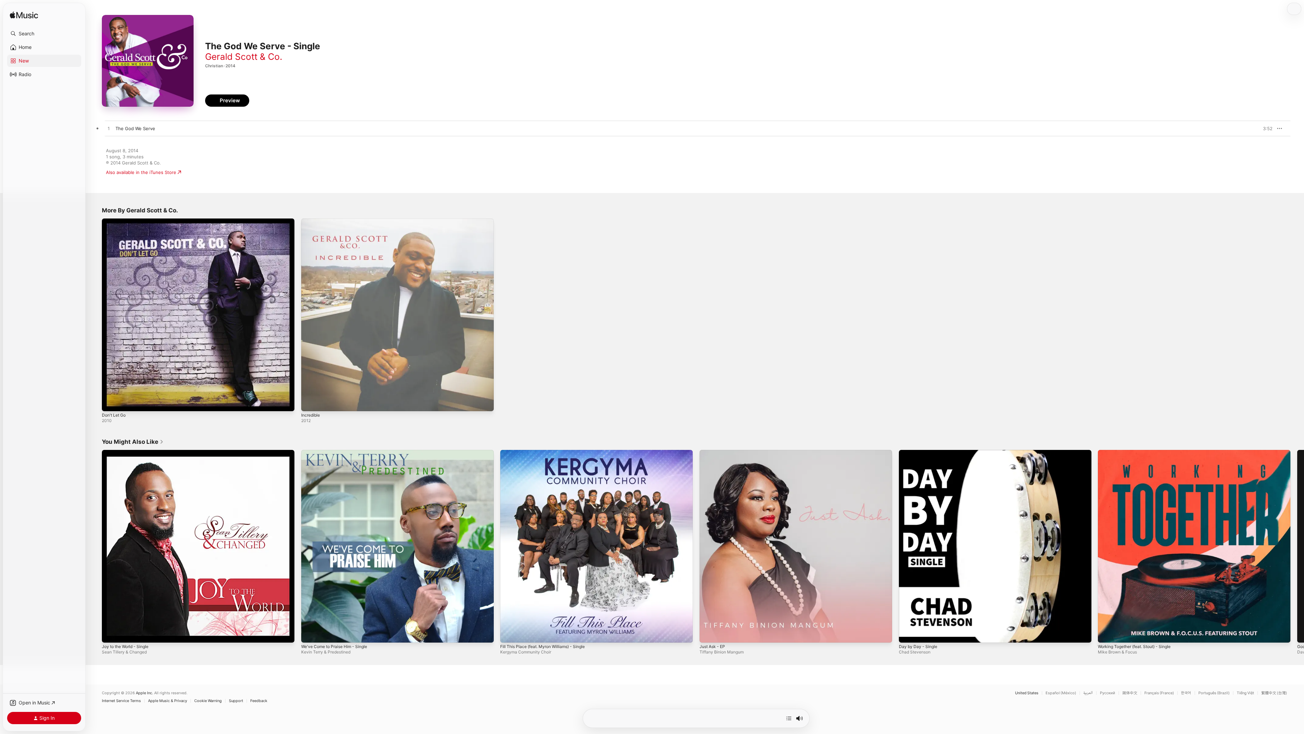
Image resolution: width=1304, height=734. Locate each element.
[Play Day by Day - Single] (907, 634)
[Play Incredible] (310, 403)
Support (236, 701)
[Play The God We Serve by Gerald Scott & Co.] (108, 129)
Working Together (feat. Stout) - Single (1139, 452)
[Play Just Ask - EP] (708, 634)
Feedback (258, 701)
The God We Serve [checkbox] (135, 128)
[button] (44, 33)
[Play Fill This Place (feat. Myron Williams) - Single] (509, 634)
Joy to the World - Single (128, 452)
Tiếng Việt (1245, 693)
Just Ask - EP (714, 452)
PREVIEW (1264, 128)
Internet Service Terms (121, 701)
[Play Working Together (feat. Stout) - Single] (1106, 634)
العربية (1088, 693)
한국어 (1186, 693)
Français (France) (1159, 693)
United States (1026, 693)
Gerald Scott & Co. (243, 56)
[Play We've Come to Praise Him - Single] (310, 634)
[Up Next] (789, 718)
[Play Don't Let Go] (110, 403)
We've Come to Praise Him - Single (338, 452)
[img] (24, 15)
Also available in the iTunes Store (141, 172)
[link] (133, 441)
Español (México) (1061, 693)
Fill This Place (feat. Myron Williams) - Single (547, 452)
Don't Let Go (115, 221)
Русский (1107, 693)
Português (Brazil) (1214, 693)
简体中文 (1129, 693)
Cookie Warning (208, 701)
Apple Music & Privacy (167, 701)
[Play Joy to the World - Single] (110, 634)
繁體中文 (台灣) (1274, 693)
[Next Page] (1297, 546)
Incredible (311, 221)
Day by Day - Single (919, 452)
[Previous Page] (95, 546)
